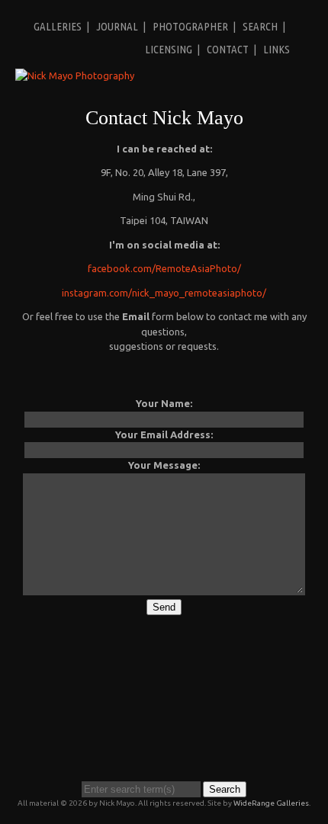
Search (260, 26)
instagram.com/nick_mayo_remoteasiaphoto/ (164, 292)
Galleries (58, 26)
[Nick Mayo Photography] (74, 75)
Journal (117, 26)
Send (164, 607)
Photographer (190, 26)
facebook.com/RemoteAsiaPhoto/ (164, 268)
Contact (228, 49)
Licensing (168, 49)
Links (276, 49)
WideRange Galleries (271, 803)
